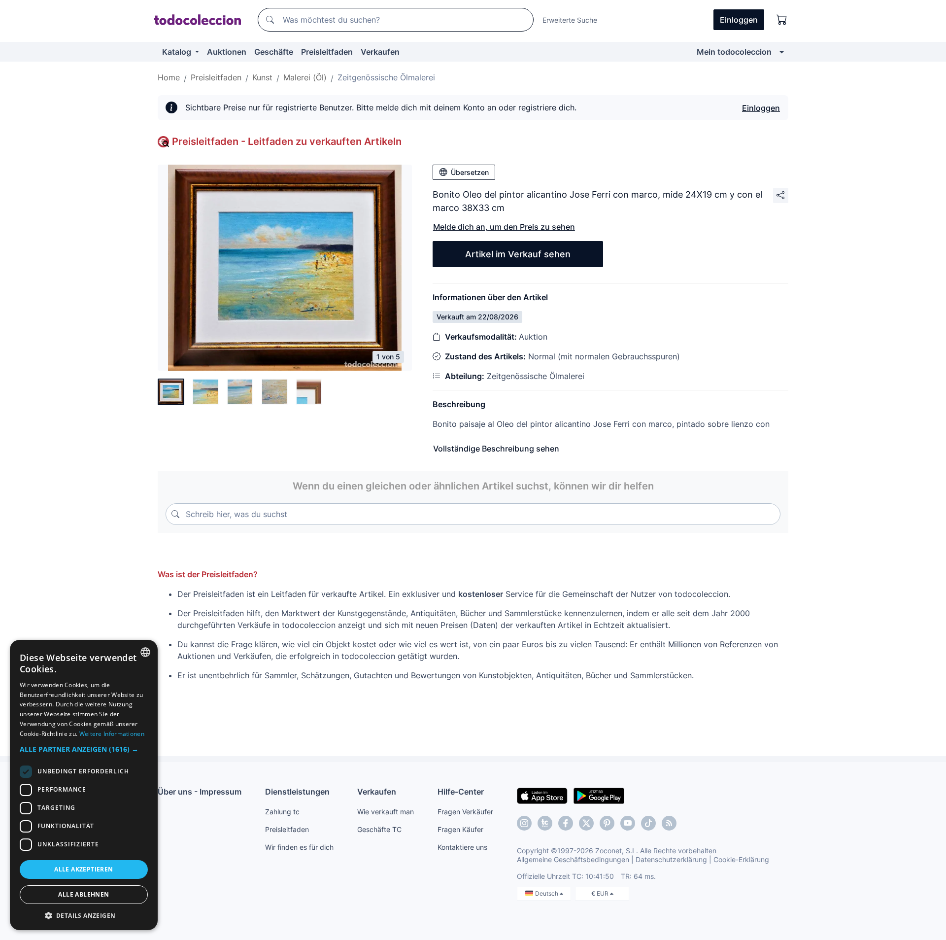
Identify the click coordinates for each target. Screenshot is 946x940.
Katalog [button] (177, 52)
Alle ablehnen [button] (83, 894)
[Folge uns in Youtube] (627, 823)
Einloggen (761, 108)
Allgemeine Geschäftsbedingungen (573, 859)
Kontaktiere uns (462, 847)
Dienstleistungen (297, 792)
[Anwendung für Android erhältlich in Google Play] (599, 795)
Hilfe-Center (461, 792)
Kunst (262, 77)
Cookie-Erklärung (741, 859)
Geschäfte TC (379, 829)
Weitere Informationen (111, 734)
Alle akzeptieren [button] (83, 869)
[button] (84, 749)
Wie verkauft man (385, 811)
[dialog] (84, 785)
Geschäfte (273, 52)
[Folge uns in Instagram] (524, 823)
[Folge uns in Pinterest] (607, 823)
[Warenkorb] (782, 19)
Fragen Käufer (460, 829)
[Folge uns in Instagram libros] (545, 823)
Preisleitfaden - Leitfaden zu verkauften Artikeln (287, 141)
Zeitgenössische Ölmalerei (386, 77)
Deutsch (547, 893)
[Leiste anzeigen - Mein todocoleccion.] (782, 52)
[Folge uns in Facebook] (565, 823)
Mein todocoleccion (734, 52)
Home (169, 77)
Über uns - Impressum (199, 792)
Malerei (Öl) (305, 77)
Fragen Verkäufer (465, 811)
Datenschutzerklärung (671, 859)
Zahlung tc (282, 811)
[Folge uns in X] (586, 823)
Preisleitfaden (327, 52)
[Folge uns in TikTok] (648, 823)
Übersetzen (470, 172)
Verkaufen (380, 52)
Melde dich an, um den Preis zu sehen (504, 227)
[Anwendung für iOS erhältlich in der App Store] (542, 795)
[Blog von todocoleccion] (669, 823)
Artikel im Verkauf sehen (518, 254)
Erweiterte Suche (569, 20)
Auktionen (226, 52)
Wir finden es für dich (299, 847)
